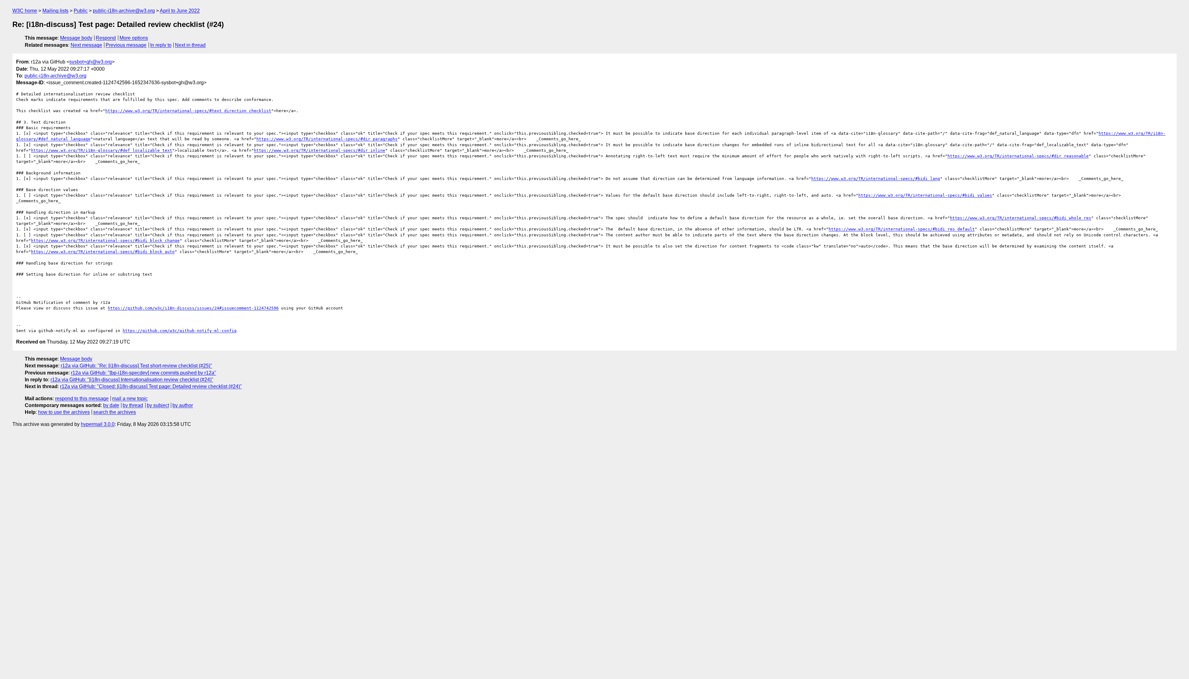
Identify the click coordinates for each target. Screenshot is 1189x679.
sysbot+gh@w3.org (90, 61)
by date (111, 405)
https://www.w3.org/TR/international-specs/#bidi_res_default (902, 229)
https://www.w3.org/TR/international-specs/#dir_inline (319, 150)
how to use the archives (64, 412)
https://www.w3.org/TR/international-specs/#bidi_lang (875, 178)
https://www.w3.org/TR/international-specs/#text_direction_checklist (188, 110)
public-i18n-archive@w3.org (124, 10)
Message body (76, 38)
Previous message (126, 45)
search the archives (114, 412)
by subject (158, 405)
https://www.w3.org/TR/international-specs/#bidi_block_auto (103, 251)
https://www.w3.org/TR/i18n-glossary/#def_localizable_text (101, 150)
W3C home (24, 10)
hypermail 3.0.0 (98, 424)
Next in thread (190, 45)
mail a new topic (130, 398)
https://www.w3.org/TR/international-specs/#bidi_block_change (105, 240)
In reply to (161, 45)
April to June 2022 (180, 10)
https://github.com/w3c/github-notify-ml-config (180, 330)
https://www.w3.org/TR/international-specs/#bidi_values (925, 195)
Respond (106, 38)
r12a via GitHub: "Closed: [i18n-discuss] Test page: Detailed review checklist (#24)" (151, 386)
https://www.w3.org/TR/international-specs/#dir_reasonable (1018, 156)
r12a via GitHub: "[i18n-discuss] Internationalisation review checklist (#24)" (131, 379)
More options (134, 38)
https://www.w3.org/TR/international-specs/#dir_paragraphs (327, 139)
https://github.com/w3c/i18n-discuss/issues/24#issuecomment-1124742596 (193, 308)
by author (182, 405)
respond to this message (82, 398)
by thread (133, 405)
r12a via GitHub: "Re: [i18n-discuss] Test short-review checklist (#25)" (136, 365)
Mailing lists (55, 10)
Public (81, 10)
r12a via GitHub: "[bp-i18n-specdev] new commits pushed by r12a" (143, 372)
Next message (86, 45)
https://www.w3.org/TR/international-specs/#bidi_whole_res (1020, 218)
